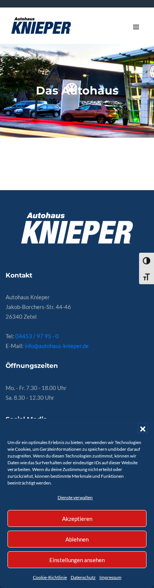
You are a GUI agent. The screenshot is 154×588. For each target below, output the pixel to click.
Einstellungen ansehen (77, 559)
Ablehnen (77, 539)
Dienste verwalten (75, 497)
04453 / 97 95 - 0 (37, 336)
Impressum (110, 577)
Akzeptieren (77, 518)
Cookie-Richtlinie (50, 577)
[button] (143, 428)
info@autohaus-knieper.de (57, 345)
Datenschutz (83, 577)
